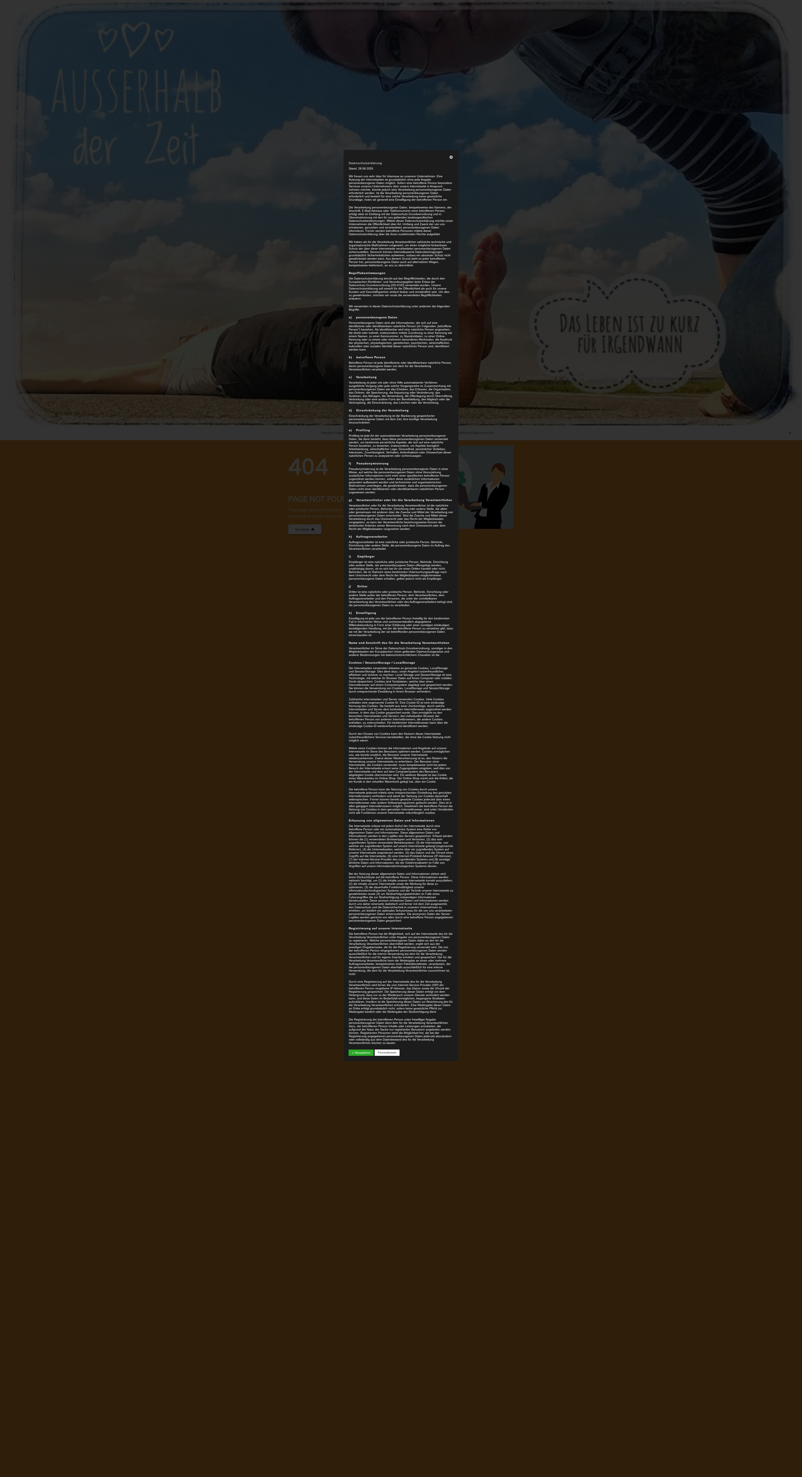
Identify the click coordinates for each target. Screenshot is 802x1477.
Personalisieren (387, 1052)
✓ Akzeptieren (361, 1052)
